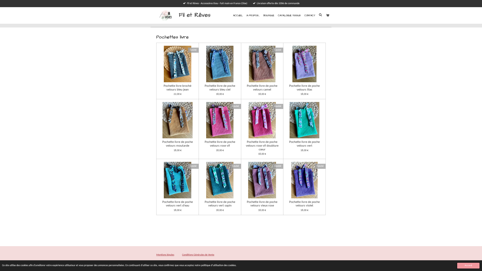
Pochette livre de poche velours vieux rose (262, 203)
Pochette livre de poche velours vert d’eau (177, 203)
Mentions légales (165, 254)
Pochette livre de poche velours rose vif (220, 143)
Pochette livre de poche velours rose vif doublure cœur (262, 145)
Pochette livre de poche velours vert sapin (220, 203)
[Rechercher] (320, 15)
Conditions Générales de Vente (198, 254)
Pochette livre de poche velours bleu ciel (220, 87)
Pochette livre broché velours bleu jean (177, 87)
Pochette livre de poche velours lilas (304, 87)
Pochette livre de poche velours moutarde (177, 143)
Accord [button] (468, 265)
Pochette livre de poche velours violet (304, 203)
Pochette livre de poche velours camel (262, 87)
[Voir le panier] (327, 15)
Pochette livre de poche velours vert (304, 143)
